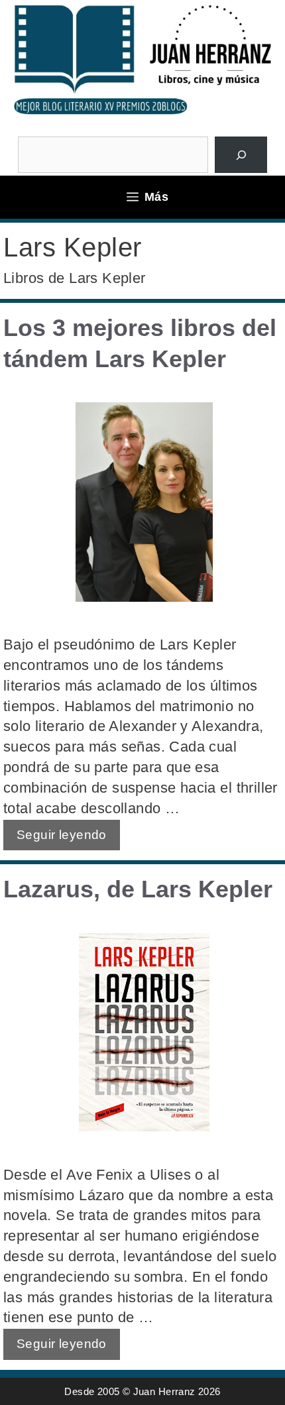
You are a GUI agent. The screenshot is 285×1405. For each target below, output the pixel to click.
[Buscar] (241, 155)
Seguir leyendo (62, 835)
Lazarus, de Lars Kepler (137, 889)
